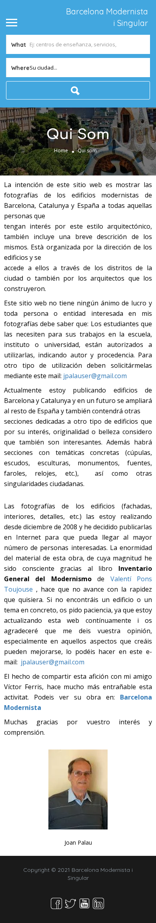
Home (61, 150)
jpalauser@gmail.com (95, 375)
